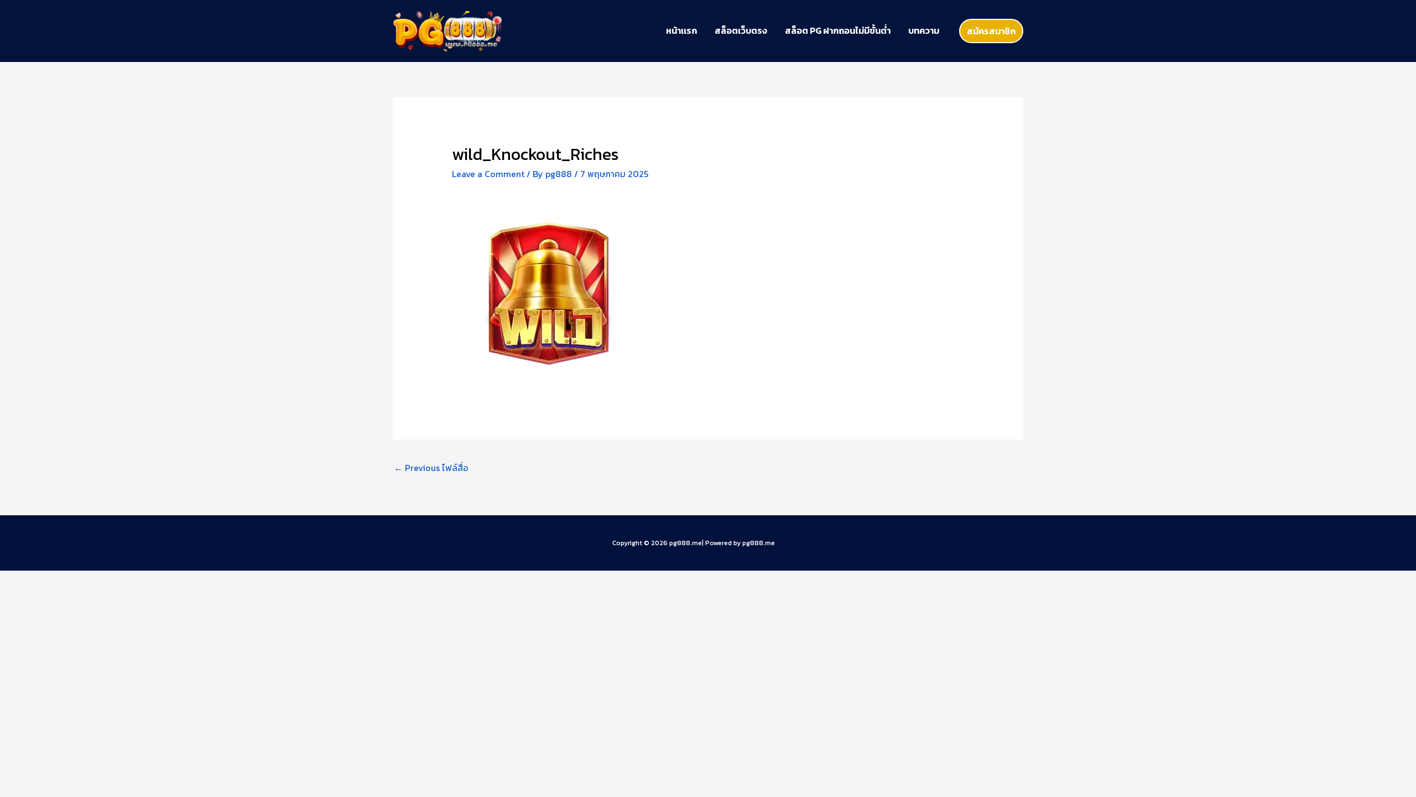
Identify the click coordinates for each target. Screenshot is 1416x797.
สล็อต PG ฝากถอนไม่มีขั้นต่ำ (838, 30)
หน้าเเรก (681, 30)
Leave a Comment (488, 173)
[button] (991, 31)
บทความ (923, 30)
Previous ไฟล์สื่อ (431, 467)
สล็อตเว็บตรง (741, 30)
